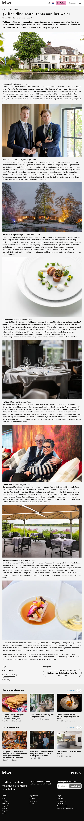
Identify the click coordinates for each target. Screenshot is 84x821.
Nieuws (4, 808)
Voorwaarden (61, 801)
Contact (32, 798)
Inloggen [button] (72, 3)
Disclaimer (60, 803)
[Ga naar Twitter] (80, 773)
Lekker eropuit (13, 9)
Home (4, 9)
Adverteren (33, 801)
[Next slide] (80, 690)
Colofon (32, 803)
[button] (49, 3)
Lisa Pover (31, 18)
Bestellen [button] (61, 3)
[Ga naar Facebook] (76, 773)
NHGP (4, 813)
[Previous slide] (77, 690)
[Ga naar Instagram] (72, 773)
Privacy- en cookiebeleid (65, 808)
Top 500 (5, 806)
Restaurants (6, 803)
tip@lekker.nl (46, 784)
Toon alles (70, 690)
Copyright (60, 798)
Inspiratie (5, 811)
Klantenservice (62, 806)
